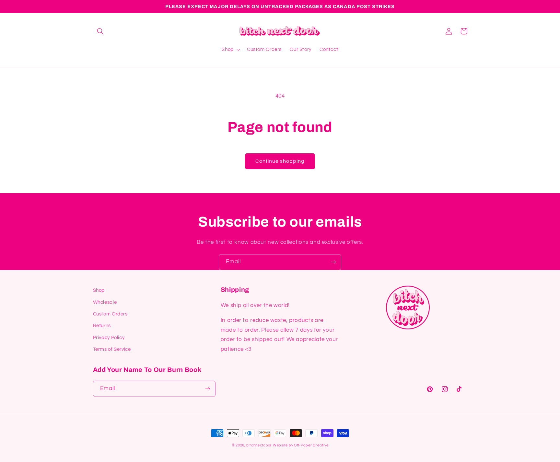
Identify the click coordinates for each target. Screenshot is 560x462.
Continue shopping (280, 161)
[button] (100, 31)
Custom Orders (110, 314)
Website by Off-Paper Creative (300, 445)
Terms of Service (112, 349)
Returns (102, 325)
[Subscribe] (333, 262)
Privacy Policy (109, 337)
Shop (99, 290)
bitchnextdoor (259, 445)
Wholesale (105, 302)
